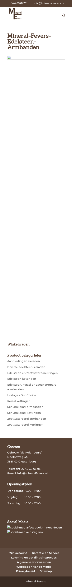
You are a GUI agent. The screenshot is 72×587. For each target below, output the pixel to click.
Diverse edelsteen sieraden (26, 367)
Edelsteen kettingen (21, 378)
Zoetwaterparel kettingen (25, 424)
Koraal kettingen (19, 401)
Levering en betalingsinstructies (34, 557)
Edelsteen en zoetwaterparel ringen (32, 373)
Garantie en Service (45, 553)
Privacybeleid (25, 571)
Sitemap (46, 571)
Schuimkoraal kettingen (24, 412)
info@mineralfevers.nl (32, 473)
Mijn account (18, 553)
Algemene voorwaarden (34, 562)
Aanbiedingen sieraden (23, 361)
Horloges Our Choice (21, 395)
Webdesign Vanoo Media (33, 566)
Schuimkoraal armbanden (25, 407)
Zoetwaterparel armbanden (26, 418)
